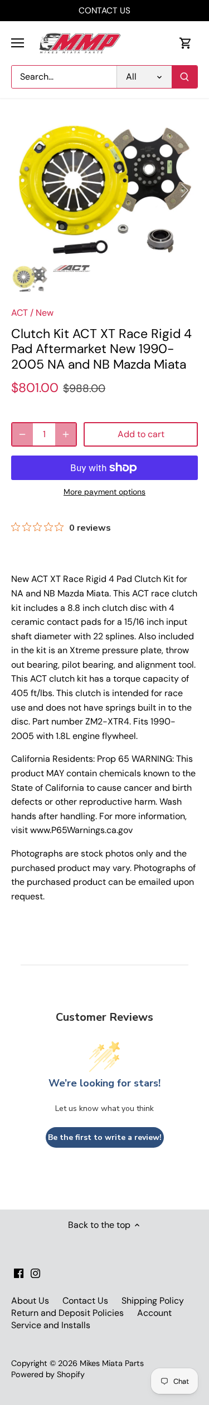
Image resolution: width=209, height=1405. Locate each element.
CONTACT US (104, 10)
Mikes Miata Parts (112, 1363)
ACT (19, 313)
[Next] (184, 190)
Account (154, 1313)
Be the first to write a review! (105, 1137)
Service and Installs (50, 1325)
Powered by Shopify (48, 1374)
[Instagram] (35, 1272)
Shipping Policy (152, 1300)
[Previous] (25, 190)
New (45, 313)
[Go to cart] (185, 43)
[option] (104, 190)
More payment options (104, 492)
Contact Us (85, 1300)
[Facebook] (18, 1272)
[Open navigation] (17, 42)
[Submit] (184, 77)
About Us (30, 1300)
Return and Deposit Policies (67, 1313)
